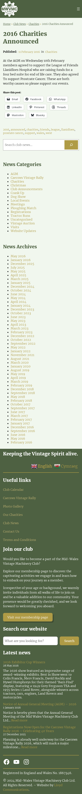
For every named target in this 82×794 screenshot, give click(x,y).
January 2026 (21, 260)
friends (44, 129)
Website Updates (23, 231)
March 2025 (19, 279)
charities (32, 129)
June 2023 (18, 317)
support (30, 133)
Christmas (18, 185)
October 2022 (21, 340)
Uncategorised (21, 219)
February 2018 (21, 400)
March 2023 (19, 328)
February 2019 (21, 385)
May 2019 (18, 374)
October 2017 (20, 404)
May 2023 (18, 321)
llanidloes (67, 129)
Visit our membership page (27, 617)
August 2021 (20, 359)
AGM (14, 174)
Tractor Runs (20, 216)
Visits (15, 227)
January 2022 (21, 351)
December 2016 (22, 427)
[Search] (71, 145)
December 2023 (22, 309)
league (55, 129)
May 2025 (18, 271)
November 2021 (22, 355)
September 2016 (23, 431)
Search (69, 641)
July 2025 (18, 267)
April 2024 (18, 302)
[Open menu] (78, 9)
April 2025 (18, 275)
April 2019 (18, 378)
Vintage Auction (23, 223)
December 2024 (22, 286)
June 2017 (18, 412)
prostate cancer (13, 133)
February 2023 (21, 332)
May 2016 (18, 438)
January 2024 (21, 305)
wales (40, 133)
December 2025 (22, 264)
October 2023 (21, 313)
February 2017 (21, 419)
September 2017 (23, 408)
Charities (51, 52)
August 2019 (20, 370)
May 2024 (18, 298)
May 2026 (18, 256)
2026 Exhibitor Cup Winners (24, 662)
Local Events (20, 200)
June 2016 (18, 435)
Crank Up (17, 193)
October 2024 (21, 290)
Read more (19, 720)
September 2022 (23, 343)
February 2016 (21, 442)
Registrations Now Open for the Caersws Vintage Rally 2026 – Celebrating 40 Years (39, 729)
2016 (6, 129)
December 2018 (22, 389)
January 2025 (20, 283)
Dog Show (18, 197)
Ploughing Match (23, 208)
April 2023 (18, 324)
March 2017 (19, 416)
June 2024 (18, 294)
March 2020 (20, 362)
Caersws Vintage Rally (27, 178)
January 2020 (21, 366)
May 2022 (18, 347)
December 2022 (22, 336)
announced (18, 129)
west (49, 133)
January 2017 (20, 423)
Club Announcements (27, 189)
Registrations (21, 212)
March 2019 (19, 381)
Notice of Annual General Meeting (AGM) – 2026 (39, 704)
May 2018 (18, 397)
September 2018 (23, 393)
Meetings (18, 204)
